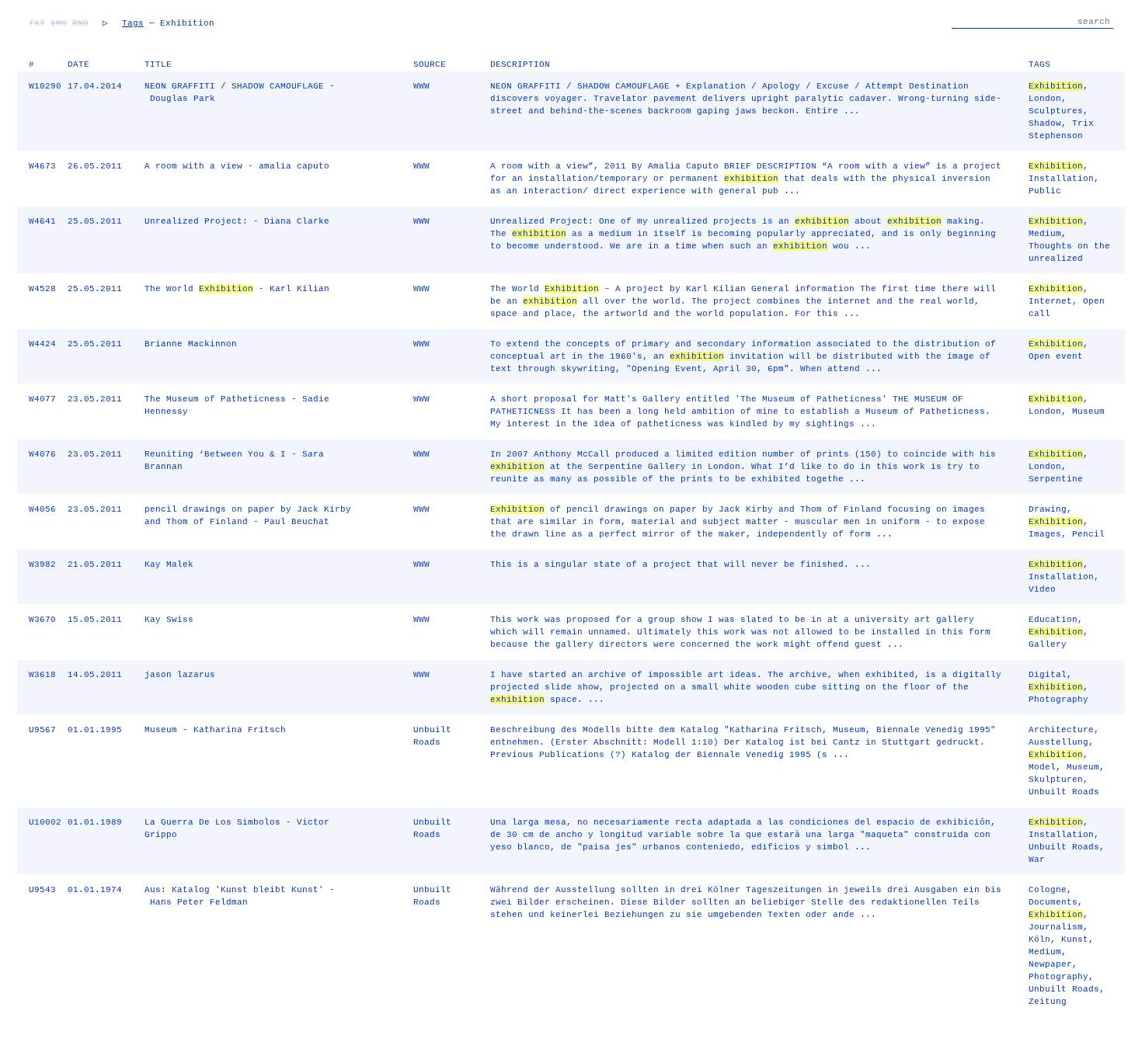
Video (1042, 589)
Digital (1048, 674)
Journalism (1056, 927)
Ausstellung (1058, 742)
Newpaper (1050, 964)
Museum (1088, 411)
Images (1045, 534)
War (1037, 859)
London (1045, 98)
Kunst (1074, 939)
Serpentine (1056, 479)
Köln (1039, 939)
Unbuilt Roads (1064, 792)
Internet (1050, 301)
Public (1045, 191)
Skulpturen (1056, 779)
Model (1042, 767)
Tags (133, 23)
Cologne (1048, 889)
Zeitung (1048, 1001)
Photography (1058, 699)
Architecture (1061, 730)
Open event (1056, 356)
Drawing (1048, 509)
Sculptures (1056, 111)
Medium (1045, 233)
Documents (1053, 902)
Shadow (1045, 123)
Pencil (1088, 534)
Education (1053, 619)
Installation (1061, 178)
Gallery (1048, 644)
